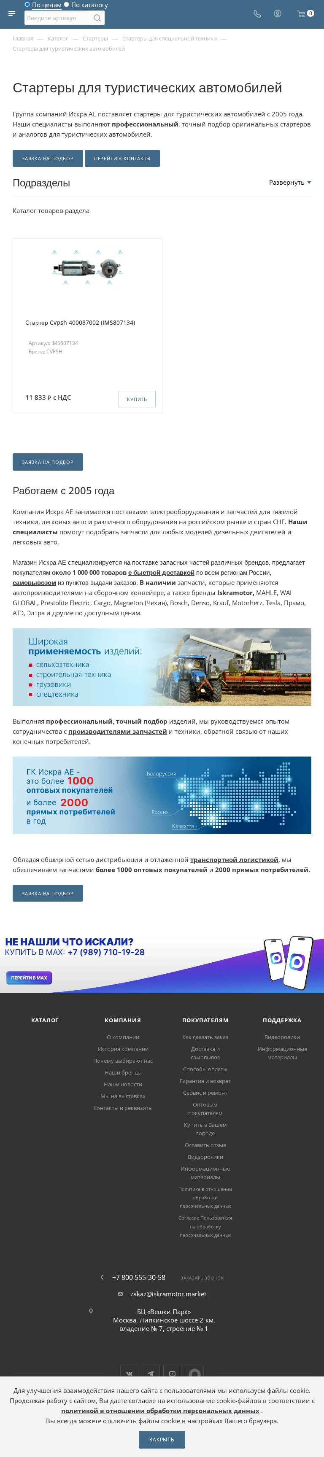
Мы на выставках (123, 1096)
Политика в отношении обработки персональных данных (205, 1197)
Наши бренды (123, 1072)
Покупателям (205, 1020)
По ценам (47, 7)
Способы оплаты (205, 1069)
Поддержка (282, 1020)
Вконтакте (129, 1374)
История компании (123, 1049)
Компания (123, 1020)
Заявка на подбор (48, 158)
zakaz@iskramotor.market (168, 1294)
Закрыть (162, 1439)
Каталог (45, 1020)
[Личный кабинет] (277, 14)
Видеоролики (205, 1157)
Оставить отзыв (205, 1145)
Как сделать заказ (205, 1037)
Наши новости (123, 1084)
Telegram (151, 1374)
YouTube (172, 1374)
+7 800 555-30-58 (138, 1277)
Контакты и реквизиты (123, 1108)
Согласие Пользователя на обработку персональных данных (205, 1226)
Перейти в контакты (122, 158)
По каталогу (89, 7)
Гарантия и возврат (205, 1081)
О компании (123, 1037)
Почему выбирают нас (123, 1060)
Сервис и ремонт (205, 1092)
